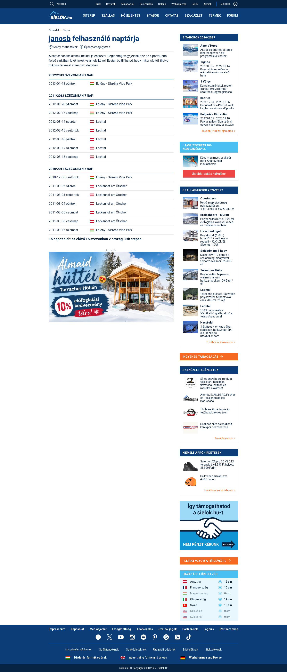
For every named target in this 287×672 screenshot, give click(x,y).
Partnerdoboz (229, 629)
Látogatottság (121, 629)
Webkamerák (178, 4)
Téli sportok (127, 4)
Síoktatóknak (213, 649)
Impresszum (57, 629)
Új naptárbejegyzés (97, 47)
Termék (215, 15)
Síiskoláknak (190, 649)
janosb (60, 39)
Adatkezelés (145, 629)
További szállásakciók (220, 342)
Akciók (208, 4)
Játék (195, 4)
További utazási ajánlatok (217, 130)
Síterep (89, 15)
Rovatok (111, 4)
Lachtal (101, 122)
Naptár (66, 30)
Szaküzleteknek (136, 649)
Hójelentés (130, 15)
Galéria (162, 4)
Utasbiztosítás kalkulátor (209, 174)
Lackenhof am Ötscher (111, 186)
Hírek (98, 4)
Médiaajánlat (98, 629)
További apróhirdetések (219, 490)
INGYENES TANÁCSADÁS (201, 356)
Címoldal (54, 30)
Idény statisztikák (65, 47)
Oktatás (171, 15)
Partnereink (190, 629)
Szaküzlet (193, 15)
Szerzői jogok (168, 629)
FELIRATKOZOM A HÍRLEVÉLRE (205, 561)
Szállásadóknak (109, 649)
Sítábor (152, 15)
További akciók (224, 438)
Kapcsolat (77, 629)
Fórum (232, 15)
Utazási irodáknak (164, 649)
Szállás (108, 15)
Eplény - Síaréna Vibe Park (114, 83)
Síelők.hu (60, 15)
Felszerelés (146, 4)
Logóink (208, 629)
